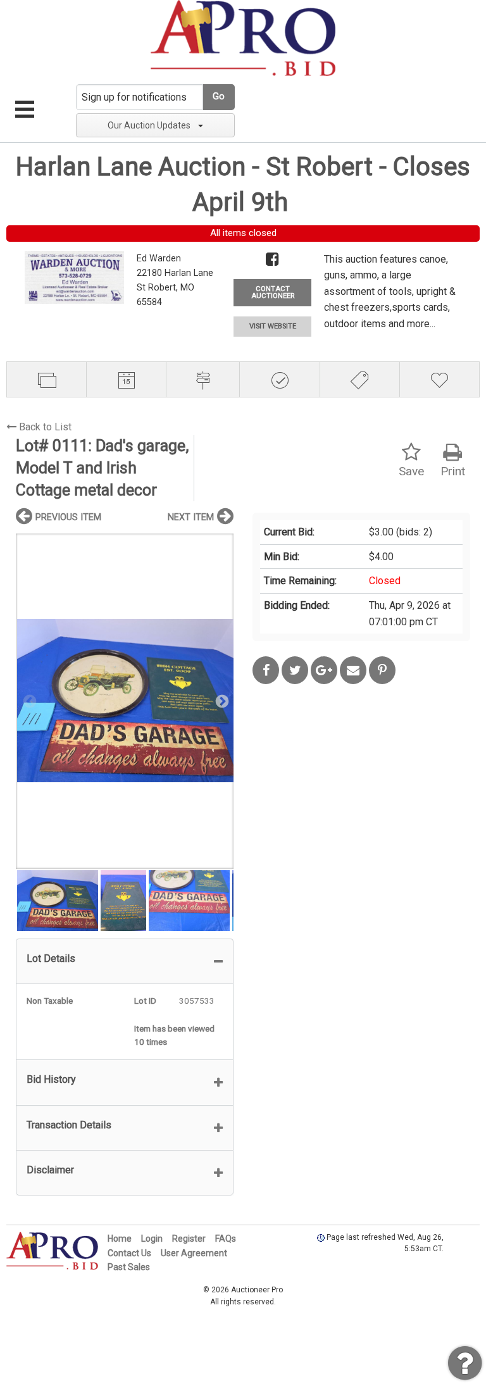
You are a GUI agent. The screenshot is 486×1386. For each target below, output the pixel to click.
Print (452, 471)
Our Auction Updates (149, 125)
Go (219, 96)
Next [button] (221, 700)
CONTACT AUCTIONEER (272, 292)
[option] (125, 701)
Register (189, 1238)
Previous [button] (28, 700)
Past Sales (129, 1267)
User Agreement (194, 1253)
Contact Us (129, 1253)
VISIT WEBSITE (272, 326)
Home (120, 1238)
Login (152, 1238)
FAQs (225, 1238)
